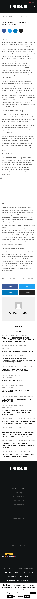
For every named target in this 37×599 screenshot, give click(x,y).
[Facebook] (11, 478)
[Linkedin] (26, 478)
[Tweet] (10, 31)
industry (23, 278)
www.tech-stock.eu (18, 504)
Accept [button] (33, 593)
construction (13, 278)
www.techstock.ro (18, 500)
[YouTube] (22, 478)
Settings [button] (27, 596)
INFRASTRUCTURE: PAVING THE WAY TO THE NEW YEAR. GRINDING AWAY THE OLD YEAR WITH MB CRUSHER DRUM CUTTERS (18, 434)
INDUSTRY (22, 385)
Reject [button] (10, 596)
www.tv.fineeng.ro (18, 496)
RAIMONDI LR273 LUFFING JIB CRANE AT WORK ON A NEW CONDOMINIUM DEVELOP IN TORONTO (18, 445)
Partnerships (25, 580)
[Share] (4, 31)
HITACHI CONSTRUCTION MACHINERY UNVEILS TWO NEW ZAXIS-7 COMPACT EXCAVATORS (18, 422)
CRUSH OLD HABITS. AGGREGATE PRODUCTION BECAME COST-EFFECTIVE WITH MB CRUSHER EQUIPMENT (18, 360)
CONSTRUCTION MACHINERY (10, 16)
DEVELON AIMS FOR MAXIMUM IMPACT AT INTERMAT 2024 (16, 400)
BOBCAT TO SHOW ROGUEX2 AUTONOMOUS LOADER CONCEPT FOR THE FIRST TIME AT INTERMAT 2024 (17, 412)
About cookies (24, 576)
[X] (15, 478)
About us (17, 572)
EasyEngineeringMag (18, 313)
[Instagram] (18, 478)
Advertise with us (27, 572)
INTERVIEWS (22, 346)
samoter (31, 278)
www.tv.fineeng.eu (18, 518)
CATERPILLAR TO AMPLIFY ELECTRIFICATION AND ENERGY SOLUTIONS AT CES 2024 (18, 455)
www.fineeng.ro (18, 493)
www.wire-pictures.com (18, 545)
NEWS (21, 396)
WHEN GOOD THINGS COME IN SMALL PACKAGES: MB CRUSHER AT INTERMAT (16, 370)
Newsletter (7, 572)
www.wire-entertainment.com (18, 542)
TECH (20, 366)
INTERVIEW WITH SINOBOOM (12, 380)
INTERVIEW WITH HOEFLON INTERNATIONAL (17, 351)
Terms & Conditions (13, 580)
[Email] (21, 31)
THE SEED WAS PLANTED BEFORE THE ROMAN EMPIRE (15, 391)
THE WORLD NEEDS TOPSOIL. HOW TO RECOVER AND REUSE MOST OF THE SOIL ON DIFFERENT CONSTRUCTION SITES (18, 339)
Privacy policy (12, 576)
